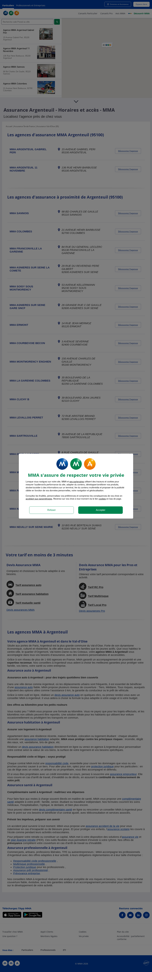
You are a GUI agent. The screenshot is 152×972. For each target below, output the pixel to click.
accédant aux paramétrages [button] (39, 498)
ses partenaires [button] (76, 481)
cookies (102, 498)
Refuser (51, 510)
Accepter (100, 510)
